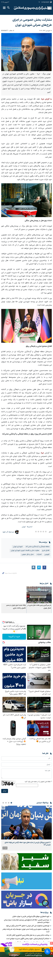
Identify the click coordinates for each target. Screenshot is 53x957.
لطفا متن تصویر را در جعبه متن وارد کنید (38, 782)
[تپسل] (3, 622)
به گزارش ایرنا (46, 99)
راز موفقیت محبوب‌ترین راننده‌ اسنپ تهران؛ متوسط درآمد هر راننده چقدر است (26, 930)
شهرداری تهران (18, 546)
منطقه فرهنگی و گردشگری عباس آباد (37, 546)
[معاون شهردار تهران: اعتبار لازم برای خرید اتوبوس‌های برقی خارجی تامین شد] (26, 325)
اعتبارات (39, 554)
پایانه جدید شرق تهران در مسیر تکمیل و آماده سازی (16, 606)
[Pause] (29, 637)
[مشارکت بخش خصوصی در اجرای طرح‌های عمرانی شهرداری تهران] (26, 52)
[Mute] (32, 637)
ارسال (4, 791)
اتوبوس (47, 554)
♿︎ (47, 951)
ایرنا (30, 8)
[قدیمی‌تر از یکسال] (39, 594)
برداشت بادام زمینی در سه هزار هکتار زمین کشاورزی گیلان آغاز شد (28, 935)
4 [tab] (3, 803)
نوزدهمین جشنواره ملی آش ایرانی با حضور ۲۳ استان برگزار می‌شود (27, 925)
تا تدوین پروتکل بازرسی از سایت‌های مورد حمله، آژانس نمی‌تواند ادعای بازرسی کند (28, 843)
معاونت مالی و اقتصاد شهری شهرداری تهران (25, 550)
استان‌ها (29, 527)
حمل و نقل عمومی (28, 554)
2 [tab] (8, 803)
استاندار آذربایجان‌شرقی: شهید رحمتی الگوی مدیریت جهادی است (27, 938)
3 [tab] (6, 803)
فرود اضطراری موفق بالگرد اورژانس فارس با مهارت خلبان (30, 916)
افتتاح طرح (45, 550)
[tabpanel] (26, 828)
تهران (23, 527)
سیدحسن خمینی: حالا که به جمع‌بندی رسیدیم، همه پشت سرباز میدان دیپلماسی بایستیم (26, 921)
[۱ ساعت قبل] (26, 822)
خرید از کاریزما (14, 636)
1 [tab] (11, 803)
